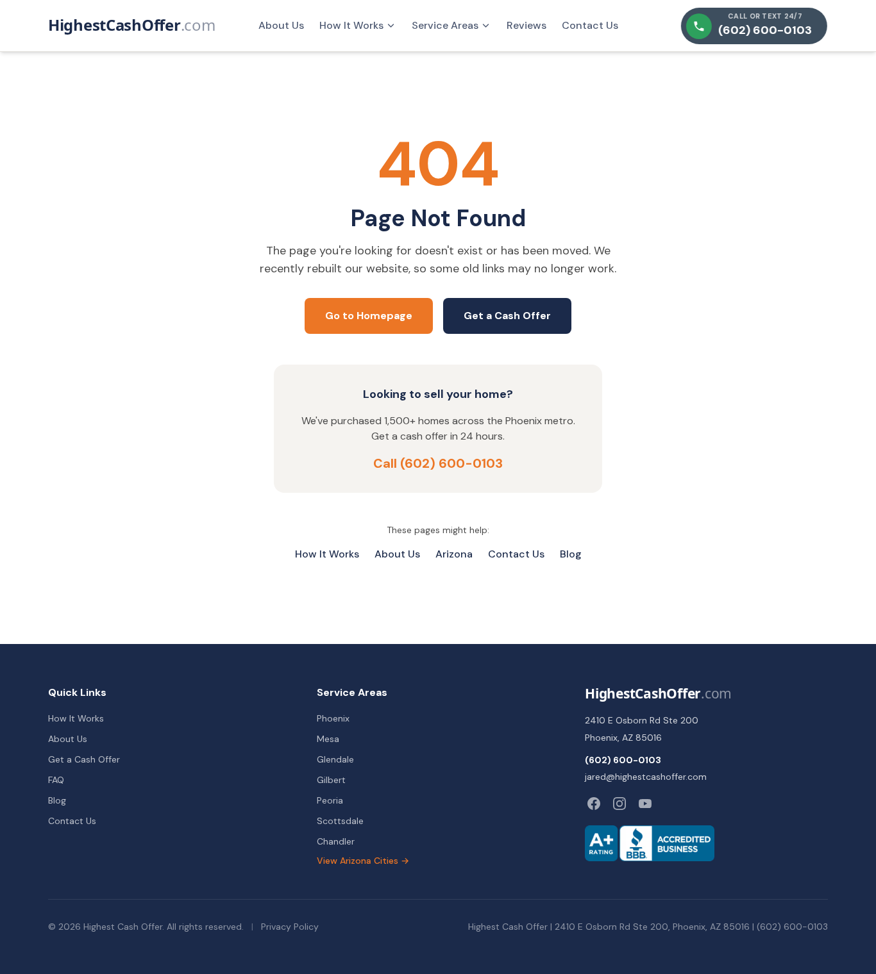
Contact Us (590, 25)
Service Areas (445, 25)
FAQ (56, 780)
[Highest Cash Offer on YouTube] (645, 804)
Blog (571, 554)
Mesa (328, 739)
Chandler (336, 841)
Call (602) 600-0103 (438, 463)
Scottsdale (340, 821)
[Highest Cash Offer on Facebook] (594, 804)
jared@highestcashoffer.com (646, 776)
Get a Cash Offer (507, 315)
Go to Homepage (368, 315)
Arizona (454, 554)
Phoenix (333, 718)
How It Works (351, 25)
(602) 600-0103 (623, 760)
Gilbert (331, 780)
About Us (281, 25)
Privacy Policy (290, 926)
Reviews (526, 25)
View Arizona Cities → (363, 860)
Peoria (330, 800)
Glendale (335, 759)
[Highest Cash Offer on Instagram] (619, 804)
